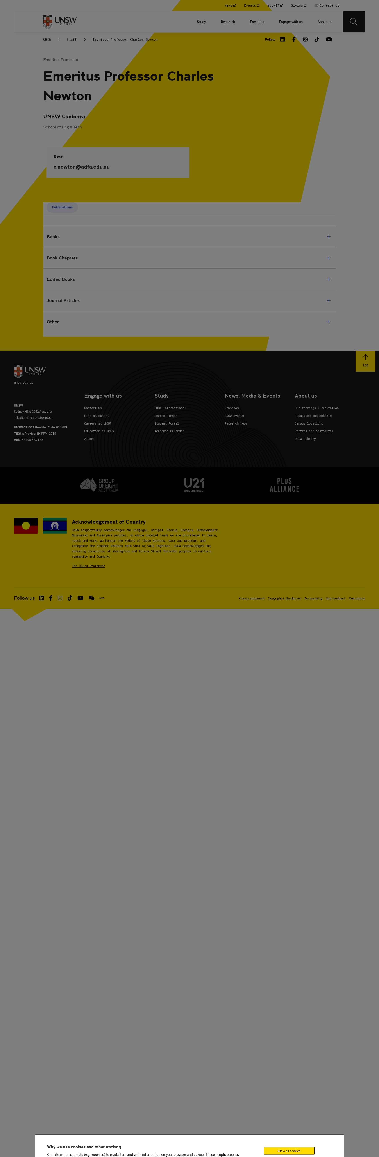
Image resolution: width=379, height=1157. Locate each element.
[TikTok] (317, 39)
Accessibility (313, 598)
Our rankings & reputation (317, 408)
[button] (365, 361)
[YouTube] (328, 39)
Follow (270, 39)
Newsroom (232, 408)
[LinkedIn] (282, 39)
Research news (236, 423)
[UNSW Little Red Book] (101, 598)
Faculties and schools (313, 416)
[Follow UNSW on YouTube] (80, 597)
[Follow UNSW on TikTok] (70, 597)
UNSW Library (305, 439)
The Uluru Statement (88, 566)
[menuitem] (202, 22)
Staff (72, 39)
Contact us (93, 408)
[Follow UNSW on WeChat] (91, 597)
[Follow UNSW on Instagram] (60, 597)
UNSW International (170, 408)
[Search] (354, 21)
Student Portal (166, 423)
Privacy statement (252, 598)
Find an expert (96, 416)
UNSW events (234, 416)
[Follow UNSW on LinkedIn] (41, 597)
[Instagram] (305, 39)
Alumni (89, 439)
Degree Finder (165, 416)
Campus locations (309, 423)
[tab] (62, 207)
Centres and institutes (314, 431)
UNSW (47, 39)
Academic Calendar (169, 431)
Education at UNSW (99, 431)
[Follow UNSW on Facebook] (50, 597)
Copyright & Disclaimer (284, 598)
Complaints (357, 598)
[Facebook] (294, 39)
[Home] (60, 22)
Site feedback (335, 598)
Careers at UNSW (97, 423)
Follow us (24, 598)
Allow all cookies (288, 1151)
